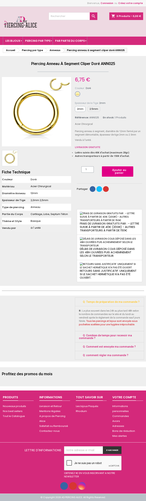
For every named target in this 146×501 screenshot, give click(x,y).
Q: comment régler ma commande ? (105, 355)
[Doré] (77, 94)
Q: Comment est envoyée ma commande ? (109, 346)
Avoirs (116, 421)
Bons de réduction (123, 431)
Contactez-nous (49, 431)
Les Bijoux (12, 41)
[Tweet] (99, 189)
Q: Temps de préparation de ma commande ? (111, 301)
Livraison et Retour (50, 406)
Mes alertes (119, 436)
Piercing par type (37, 41)
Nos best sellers (12, 411)
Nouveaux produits (14, 406)
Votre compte (124, 397)
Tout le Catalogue (14, 416)
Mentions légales (49, 411)
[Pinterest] (106, 189)
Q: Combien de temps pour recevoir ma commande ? (105, 337)
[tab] (109, 302)
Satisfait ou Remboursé (53, 426)
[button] (5, 112)
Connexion (107, 3)
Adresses (118, 426)
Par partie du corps (70, 41)
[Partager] (92, 189)
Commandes (120, 416)
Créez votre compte (130, 3)
